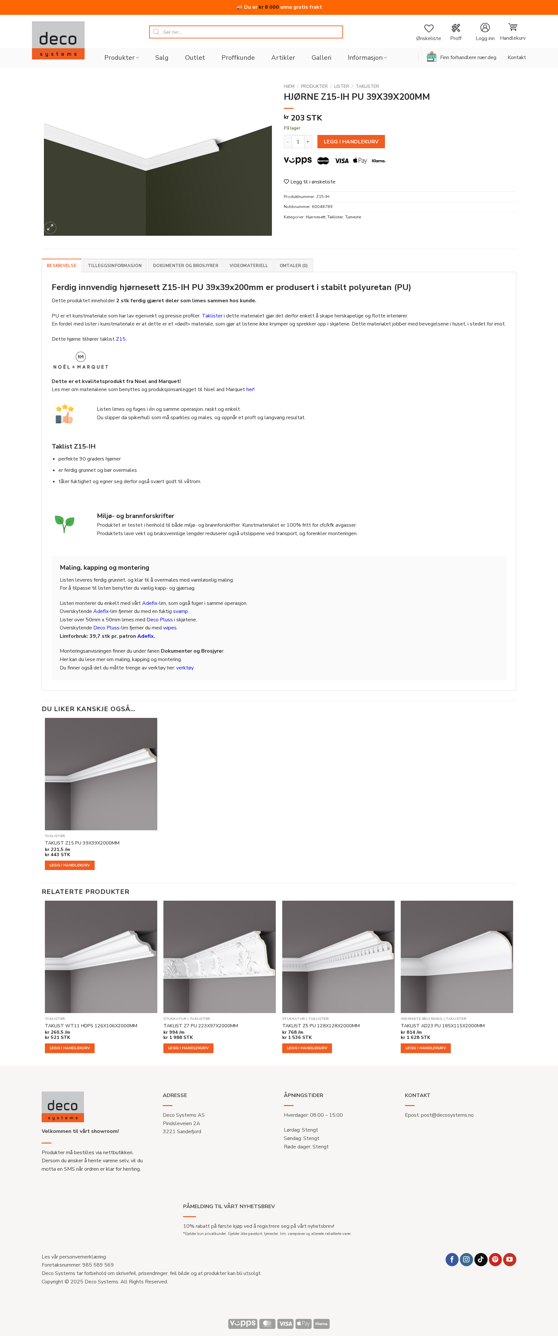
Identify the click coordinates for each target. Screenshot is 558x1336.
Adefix (149, 603)
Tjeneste (353, 217)
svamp (180, 611)
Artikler (283, 57)
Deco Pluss (160, 619)
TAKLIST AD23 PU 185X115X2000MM (443, 1026)
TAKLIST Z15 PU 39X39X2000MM (82, 843)
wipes (170, 627)
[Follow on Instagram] (466, 1259)
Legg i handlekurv (351, 141)
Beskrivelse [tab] (62, 266)
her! (250, 389)
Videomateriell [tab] (249, 266)
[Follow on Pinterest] (495, 1259)
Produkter (119, 57)
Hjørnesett (316, 217)
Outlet (195, 57)
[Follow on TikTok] (481, 1259)
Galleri (321, 57)
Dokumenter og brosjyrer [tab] (185, 266)
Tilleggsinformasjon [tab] (115, 266)
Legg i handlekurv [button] (70, 865)
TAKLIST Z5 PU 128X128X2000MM (321, 1026)
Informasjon (365, 57)
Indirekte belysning (421, 1019)
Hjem (289, 86)
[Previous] (45, 982)
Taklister (367, 86)
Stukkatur (174, 1019)
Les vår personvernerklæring (74, 1256)
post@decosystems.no (447, 1115)
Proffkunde (238, 57)
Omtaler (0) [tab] (294, 266)
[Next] (513, 982)
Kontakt (517, 57)
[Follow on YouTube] (509, 1259)
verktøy (185, 667)
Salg (162, 57)
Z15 (121, 339)
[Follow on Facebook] (452, 1259)
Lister (341, 86)
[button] (485, 32)
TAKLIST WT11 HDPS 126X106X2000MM (91, 1026)
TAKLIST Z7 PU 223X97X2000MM (200, 1026)
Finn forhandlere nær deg (468, 57)
